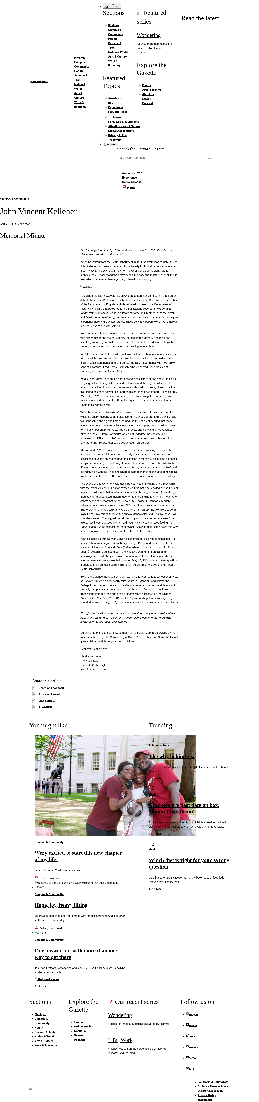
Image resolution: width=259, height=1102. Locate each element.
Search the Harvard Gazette (141, 149)
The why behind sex (172, 756)
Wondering (149, 35)
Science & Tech (159, 745)
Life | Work (120, 1040)
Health (153, 794)
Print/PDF (45, 707)
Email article (47, 700)
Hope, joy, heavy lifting (61, 905)
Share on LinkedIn (50, 694)
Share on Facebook (51, 687)
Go (209, 157)
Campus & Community (14, 198)
